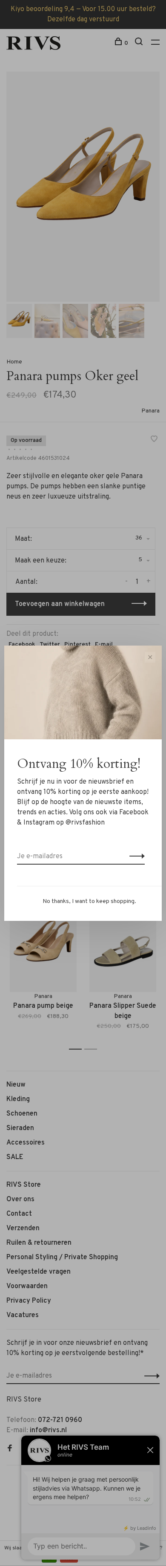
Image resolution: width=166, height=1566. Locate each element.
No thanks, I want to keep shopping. (89, 901)
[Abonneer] (135, 856)
